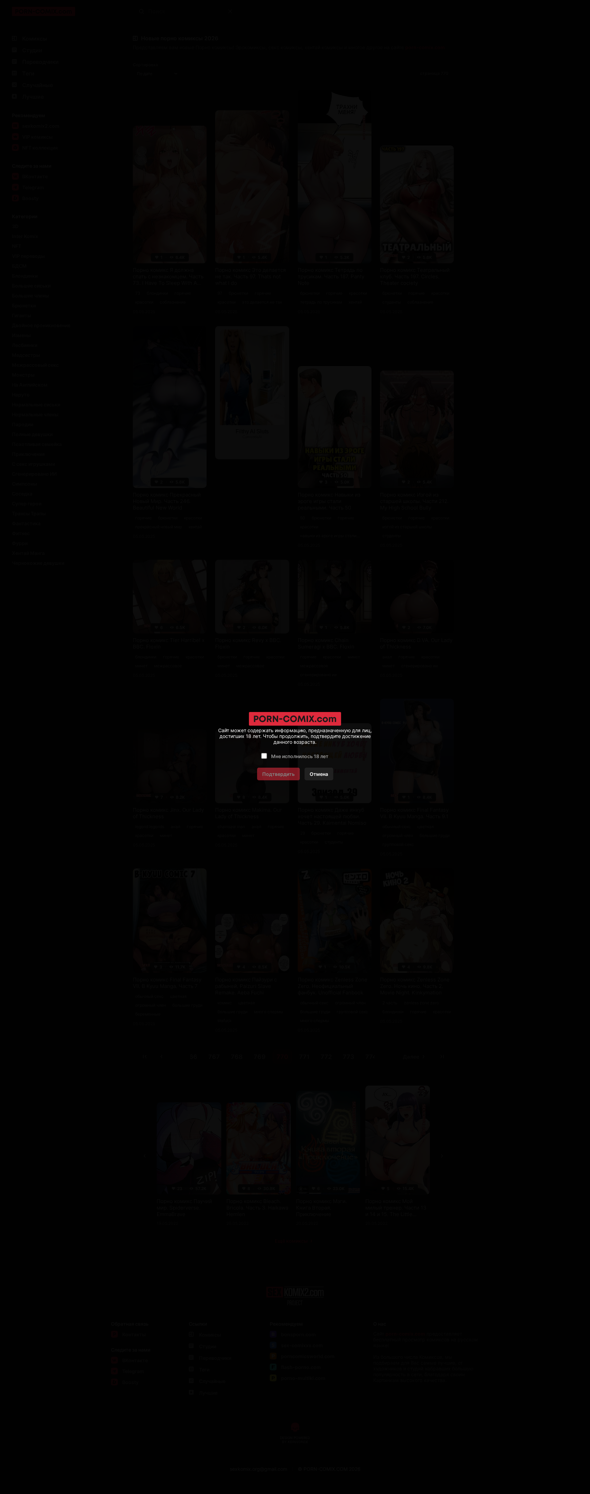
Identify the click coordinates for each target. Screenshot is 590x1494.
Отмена (319, 774)
